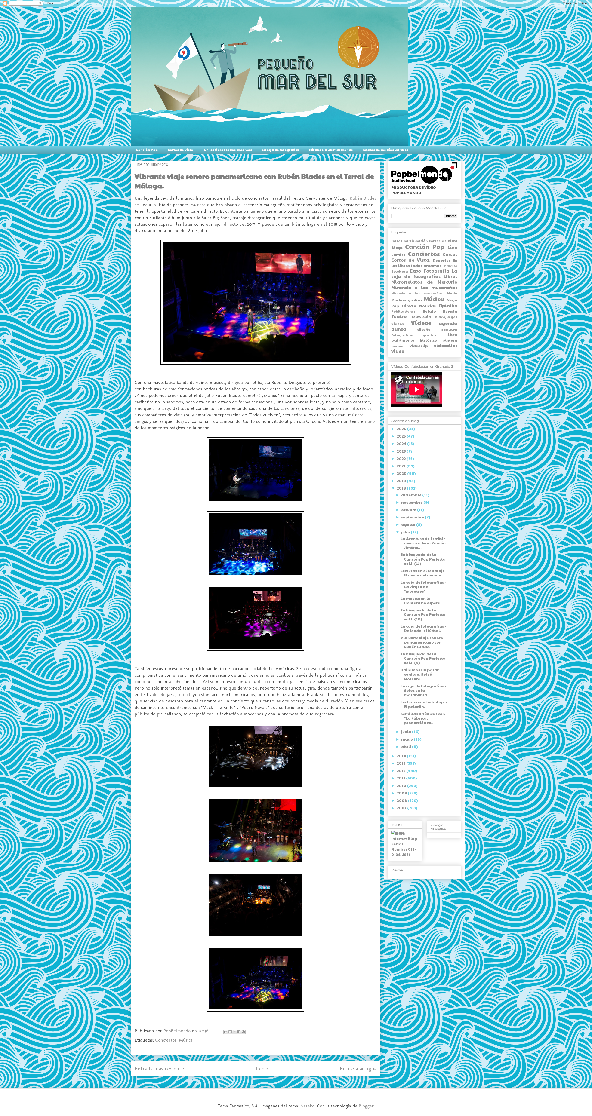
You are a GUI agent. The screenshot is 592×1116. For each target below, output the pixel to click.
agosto (408, 524)
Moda (452, 293)
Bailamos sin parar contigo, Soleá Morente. (420, 674)
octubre (409, 509)
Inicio (262, 1068)
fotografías (402, 335)
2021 (401, 466)
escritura (449, 329)
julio (406, 532)
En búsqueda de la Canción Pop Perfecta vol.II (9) (423, 658)
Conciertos (165, 1040)
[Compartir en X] (234, 1032)
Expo (415, 271)
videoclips (445, 345)
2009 (402, 793)
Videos (397, 323)
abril (406, 746)
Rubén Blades (363, 198)
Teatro (399, 316)
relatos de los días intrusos (385, 149)
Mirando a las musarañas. (417, 293)
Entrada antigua (358, 1068)
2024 (402, 443)
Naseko (307, 1106)
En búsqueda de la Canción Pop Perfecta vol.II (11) (423, 559)
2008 (402, 800)
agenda (448, 323)
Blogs (397, 247)
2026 (402, 428)
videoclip (419, 345)
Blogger (366, 1106)
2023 (402, 451)
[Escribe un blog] (230, 1032)
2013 (401, 763)
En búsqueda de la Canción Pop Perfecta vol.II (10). (423, 614)
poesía (397, 345)
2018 (402, 488)
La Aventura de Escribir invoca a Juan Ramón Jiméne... (423, 543)
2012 (401, 770)
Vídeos (421, 323)
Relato (429, 311)
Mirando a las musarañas (331, 149)
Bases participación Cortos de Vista (424, 240)
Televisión (421, 316)
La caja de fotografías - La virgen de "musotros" (423, 586)
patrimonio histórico (414, 340)
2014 (402, 755)
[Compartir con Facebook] (239, 1032)
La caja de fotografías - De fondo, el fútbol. (423, 628)
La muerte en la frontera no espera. (421, 600)
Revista (450, 311)
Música (186, 1040)
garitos (429, 335)
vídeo (397, 351)
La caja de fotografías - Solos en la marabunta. (423, 690)
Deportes (441, 260)
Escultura (399, 271)
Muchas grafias (406, 300)
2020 (402, 473)
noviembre (412, 502)
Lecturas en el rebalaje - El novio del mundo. (424, 573)
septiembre (413, 517)
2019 (402, 480)
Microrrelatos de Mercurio (424, 282)
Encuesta (449, 266)
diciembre (411, 494)
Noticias (427, 305)
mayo (407, 739)
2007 (402, 807)
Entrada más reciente (159, 1068)
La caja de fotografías (280, 149)
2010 (402, 785)
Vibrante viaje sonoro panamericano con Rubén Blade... (422, 642)
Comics (398, 254)
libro (451, 334)
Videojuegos (446, 316)
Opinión (448, 305)
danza (398, 329)
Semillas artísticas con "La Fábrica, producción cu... (423, 718)
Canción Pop (147, 149)
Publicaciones (403, 311)
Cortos (450, 254)
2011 (401, 778)
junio (406, 731)
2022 (402, 458)
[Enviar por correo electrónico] (225, 1032)
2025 (402, 436)
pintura (449, 340)
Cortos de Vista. (181, 149)
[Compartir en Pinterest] (243, 1032)
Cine (452, 247)
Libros (450, 276)
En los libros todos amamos (228, 149)
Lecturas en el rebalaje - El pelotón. (424, 704)
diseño (424, 329)
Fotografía (437, 271)
